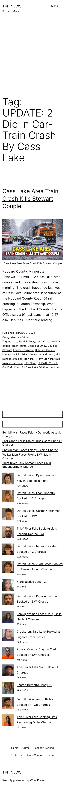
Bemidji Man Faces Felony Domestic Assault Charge (31, 434)
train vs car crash (12, 363)
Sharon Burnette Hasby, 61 (34, 685)
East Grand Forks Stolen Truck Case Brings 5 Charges (32, 442)
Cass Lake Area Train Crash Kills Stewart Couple (30, 199)
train (57, 358)
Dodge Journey (37, 345)
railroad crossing (12, 358)
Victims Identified (49, 367)
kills (18, 354)
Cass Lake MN (51, 341)
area (14, 341)
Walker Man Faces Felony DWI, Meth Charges (26, 456)
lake (24, 354)
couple (6, 345)
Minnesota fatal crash (41, 354)
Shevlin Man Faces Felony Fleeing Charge (30, 450)
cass (39, 341)
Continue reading (39, 320)
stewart (28, 358)
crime (23, 345)
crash (15, 345)
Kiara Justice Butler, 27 (32, 581)
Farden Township (23, 350)
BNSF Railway (27, 341)
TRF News (11, 6)
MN (58, 354)
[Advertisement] (32, 57)
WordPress (37, 780)
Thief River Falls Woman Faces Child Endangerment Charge (26, 464)
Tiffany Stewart (43, 358)
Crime (25, 337)
